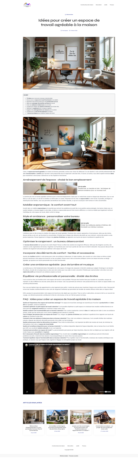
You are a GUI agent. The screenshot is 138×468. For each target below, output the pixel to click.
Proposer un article (73, 455)
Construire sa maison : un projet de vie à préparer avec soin (104, 427)
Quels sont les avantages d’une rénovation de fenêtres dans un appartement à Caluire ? (80, 428)
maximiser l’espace (88, 287)
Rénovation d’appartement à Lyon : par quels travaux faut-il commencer (33, 428)
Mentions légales (64, 455)
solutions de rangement (30, 248)
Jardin (105, 4)
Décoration (99, 4)
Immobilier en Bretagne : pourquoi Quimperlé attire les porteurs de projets (57, 427)
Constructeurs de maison (87, 4)
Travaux (112, 4)
